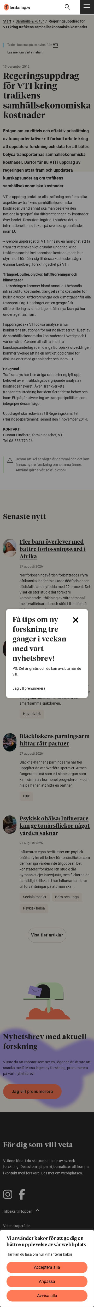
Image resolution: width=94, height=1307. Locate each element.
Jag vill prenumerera (29, 688)
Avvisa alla (47, 1295)
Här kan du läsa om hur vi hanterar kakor (39, 1254)
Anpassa (47, 1281)
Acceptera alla (47, 1267)
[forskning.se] (15, 7)
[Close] (75, 620)
